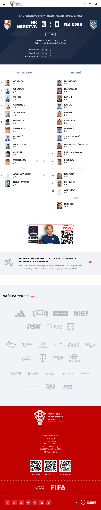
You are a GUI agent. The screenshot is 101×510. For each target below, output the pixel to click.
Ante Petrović (70, 129)
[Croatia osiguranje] (42, 344)
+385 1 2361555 (52, 444)
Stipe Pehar (17, 129)
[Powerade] (58, 357)
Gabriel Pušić (69, 121)
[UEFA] (40, 487)
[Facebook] (7, 502)
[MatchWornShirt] (67, 386)
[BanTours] (85, 373)
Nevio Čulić (69, 113)
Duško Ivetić (69, 204)
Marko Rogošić (70, 89)
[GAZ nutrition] (50, 386)
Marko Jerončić (70, 81)
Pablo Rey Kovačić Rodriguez (76, 144)
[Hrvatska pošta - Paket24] (27, 344)
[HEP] (81, 313)
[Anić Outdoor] (50, 373)
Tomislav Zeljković (72, 137)
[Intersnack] (90, 344)
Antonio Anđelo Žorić (22, 174)
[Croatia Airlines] (58, 344)
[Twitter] (14, 502)
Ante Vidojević (18, 81)
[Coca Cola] (74, 344)
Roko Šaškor (69, 182)
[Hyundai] (74, 357)
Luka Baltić (68, 97)
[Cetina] (27, 357)
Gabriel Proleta (19, 160)
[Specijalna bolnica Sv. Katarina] (33, 386)
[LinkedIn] (41, 502)
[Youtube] (28, 502)
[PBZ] (54, 326)
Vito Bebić (17, 97)
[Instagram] (21, 502)
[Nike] (20, 313)
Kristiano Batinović (21, 182)
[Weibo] (35, 502)
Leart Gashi (69, 105)
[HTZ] (11, 344)
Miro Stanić (69, 174)
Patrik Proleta (19, 105)
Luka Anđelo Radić (71, 152)
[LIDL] (71, 326)
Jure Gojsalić (69, 190)
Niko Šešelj (17, 152)
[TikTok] (48, 502)
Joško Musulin (19, 113)
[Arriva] (67, 373)
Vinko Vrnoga (18, 121)
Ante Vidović (18, 137)
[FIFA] (58, 487)
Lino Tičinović (70, 160)
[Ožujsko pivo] (40, 313)
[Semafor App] (50, 244)
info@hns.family (53, 447)
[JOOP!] (16, 373)
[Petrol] (60, 313)
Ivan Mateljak (18, 89)
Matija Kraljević (19, 144)
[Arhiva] (95, 3)
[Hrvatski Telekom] (42, 357)
